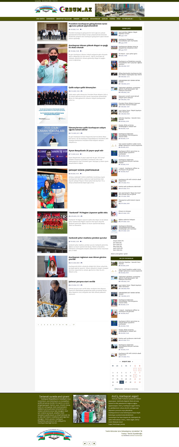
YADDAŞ (112, 19)
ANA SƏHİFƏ (40, 19)
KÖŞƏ (118, 19)
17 (73, 324)
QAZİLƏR (105, 19)
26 (121, 382)
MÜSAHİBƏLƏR (95, 19)
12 (121, 376)
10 (66, 324)
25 (117, 382)
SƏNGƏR (76, 19)
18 (117, 379)
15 (135, 376)
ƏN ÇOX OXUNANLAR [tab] (126, 258)
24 (113, 382)
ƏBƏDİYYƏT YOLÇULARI (64, 19)
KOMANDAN (50, 19)
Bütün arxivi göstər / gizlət (119, 254)
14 (130, 376)
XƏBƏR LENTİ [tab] (126, 28)
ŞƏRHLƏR (85, 19)
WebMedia (126, 435)
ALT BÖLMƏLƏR (127, 19)
